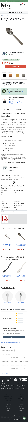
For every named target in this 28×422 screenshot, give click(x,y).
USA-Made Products (7, 402)
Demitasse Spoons (7, 302)
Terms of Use (9, 417)
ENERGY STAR (8, 400)
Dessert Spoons (21, 302)
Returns (8, 408)
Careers (21, 402)
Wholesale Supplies (8, 398)
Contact (21, 404)
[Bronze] (10, 75)
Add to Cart (15, 66)
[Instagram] (17, 419)
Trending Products (8, 404)
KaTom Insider (21, 408)
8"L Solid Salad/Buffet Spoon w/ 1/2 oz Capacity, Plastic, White (21, 276)
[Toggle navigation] (2, 8)
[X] (12, 419)
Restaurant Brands (8, 396)
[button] (21, 5)
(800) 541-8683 (13, 101)
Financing (8, 410)
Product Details (7, 136)
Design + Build (8, 394)
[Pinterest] (14, 419)
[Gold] (17, 75)
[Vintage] (23, 75)
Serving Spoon (5, 15)
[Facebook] (9, 419)
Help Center (21, 394)
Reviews (21, 410)
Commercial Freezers (6, 354)
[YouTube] (19, 419)
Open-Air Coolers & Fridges (8, 350)
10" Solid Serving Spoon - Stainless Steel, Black (21, 245)
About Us (21, 400)
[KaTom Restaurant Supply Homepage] (6, 5)
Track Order (7, 406)
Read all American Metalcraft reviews (10, 342)
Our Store (21, 406)
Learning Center (21, 398)
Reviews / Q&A (20, 109)
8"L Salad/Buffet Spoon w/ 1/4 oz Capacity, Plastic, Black (7, 276)
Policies (21, 396)
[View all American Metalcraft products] (14, 182)
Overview (6, 109)
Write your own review (14, 337)
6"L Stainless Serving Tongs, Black (7, 245)
